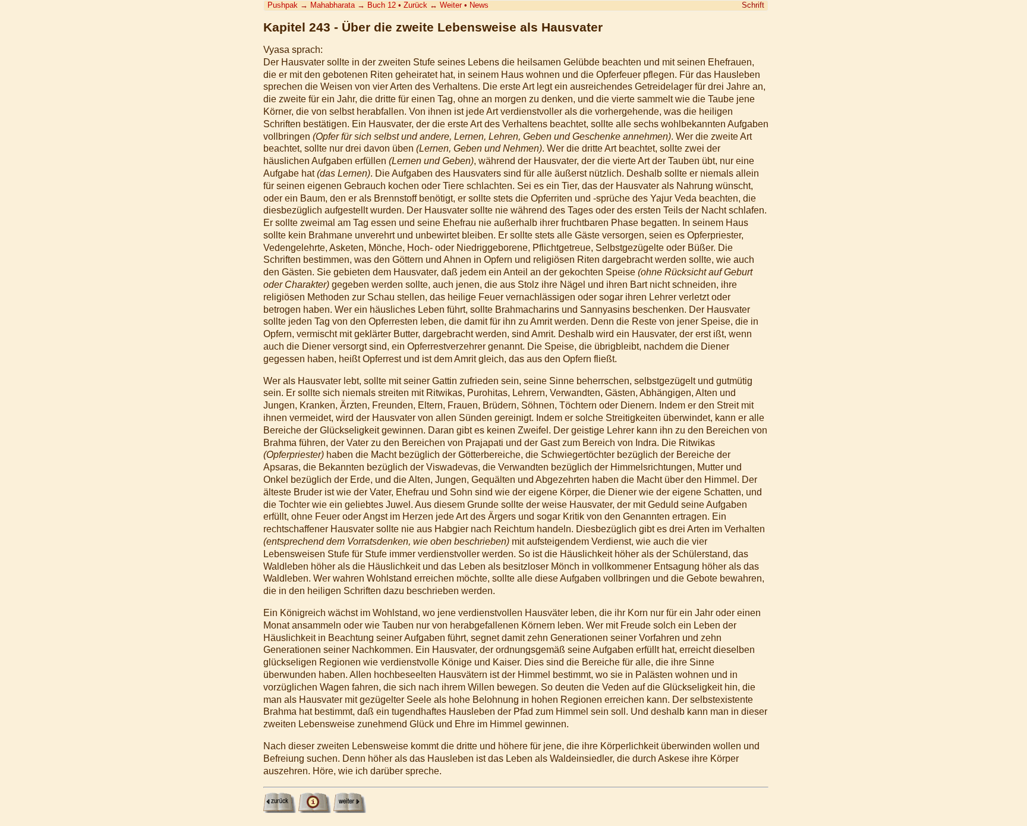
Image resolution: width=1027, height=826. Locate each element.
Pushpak (282, 5)
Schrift (753, 5)
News (479, 5)
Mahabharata (332, 5)
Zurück (415, 5)
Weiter (451, 5)
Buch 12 (381, 5)
